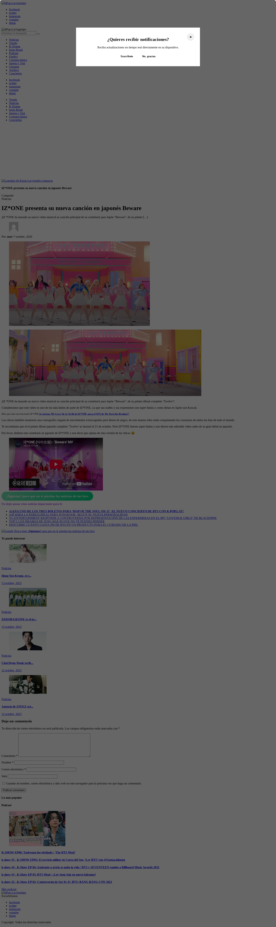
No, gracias (148, 56)
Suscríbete (127, 56)
